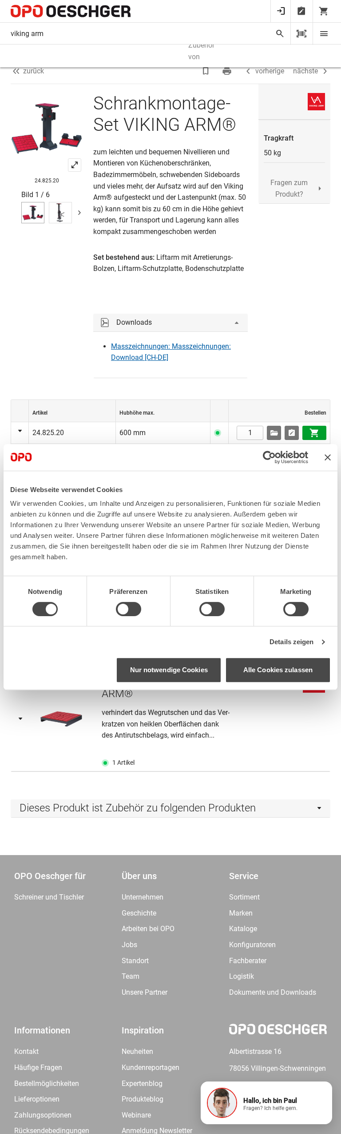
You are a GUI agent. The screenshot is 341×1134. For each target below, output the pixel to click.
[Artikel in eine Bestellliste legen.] (292, 433)
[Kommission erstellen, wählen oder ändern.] (274, 433)
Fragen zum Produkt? (289, 188)
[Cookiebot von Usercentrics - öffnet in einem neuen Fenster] (269, 457)
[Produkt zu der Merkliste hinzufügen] (206, 71)
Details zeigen (291, 642)
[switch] (128, 609)
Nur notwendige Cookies (169, 670)
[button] (266, 1103)
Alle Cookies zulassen (278, 670)
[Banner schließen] (328, 457)
